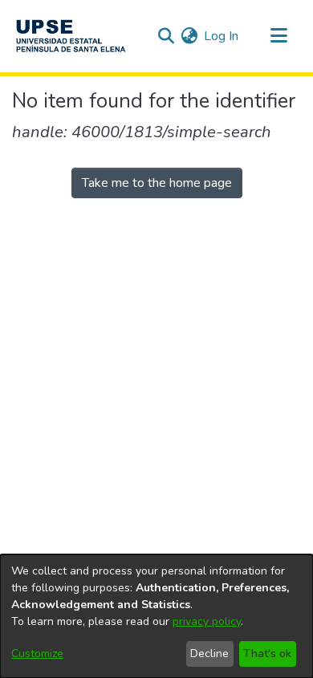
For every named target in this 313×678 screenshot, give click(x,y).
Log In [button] (222, 36)
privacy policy (207, 621)
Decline (209, 653)
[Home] (70, 36)
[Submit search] (166, 36)
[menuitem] (189, 36)
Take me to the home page (157, 183)
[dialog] (156, 616)
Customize (37, 653)
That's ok (267, 653)
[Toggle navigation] (278, 36)
